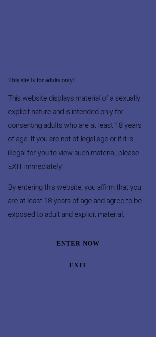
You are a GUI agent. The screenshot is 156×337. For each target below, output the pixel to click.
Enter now (78, 243)
